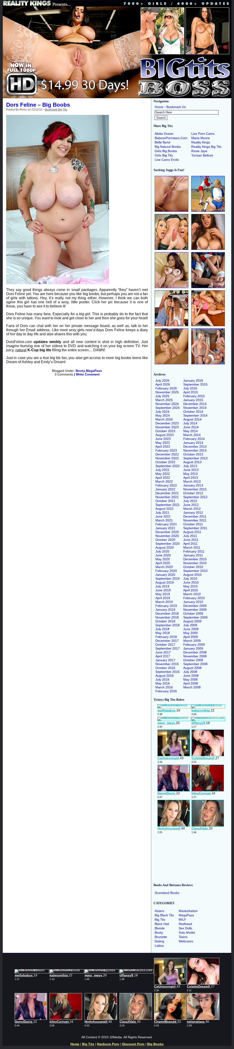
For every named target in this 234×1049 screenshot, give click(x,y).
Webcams (186, 941)
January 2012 (193, 512)
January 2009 (193, 648)
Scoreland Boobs (167, 893)
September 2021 (167, 505)
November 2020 (167, 536)
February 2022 (166, 485)
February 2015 (194, 396)
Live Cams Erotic (167, 159)
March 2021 (164, 520)
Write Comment (88, 374)
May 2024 (162, 415)
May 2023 (162, 442)
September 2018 (167, 625)
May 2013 (190, 474)
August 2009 (192, 621)
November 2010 (195, 563)
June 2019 (163, 590)
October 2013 (193, 454)
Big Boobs (155, 1044)
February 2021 (166, 524)
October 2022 (165, 462)
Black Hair (162, 924)
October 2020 (165, 540)
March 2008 (192, 687)
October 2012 (193, 493)
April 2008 (190, 683)
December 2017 (167, 640)
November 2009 (195, 609)
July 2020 (162, 551)
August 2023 (164, 435)
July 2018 (162, 629)
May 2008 (190, 679)
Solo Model (187, 932)
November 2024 (167, 404)
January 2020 (165, 574)
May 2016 (162, 683)
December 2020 (167, 532)
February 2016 (166, 691)
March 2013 (192, 481)
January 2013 (193, 485)
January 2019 (165, 609)
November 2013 (195, 450)
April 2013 (190, 477)
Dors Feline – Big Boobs (38, 105)
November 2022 (167, 458)
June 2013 (191, 470)
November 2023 (167, 427)
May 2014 (190, 431)
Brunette (161, 937)
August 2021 (164, 508)
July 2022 (162, 470)
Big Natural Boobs (168, 146)
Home (159, 107)
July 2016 (162, 679)
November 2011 (194, 520)
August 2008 (192, 668)
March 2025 (164, 400)
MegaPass (94, 371)
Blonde (160, 928)
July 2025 (162, 396)
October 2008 (193, 660)
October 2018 (165, 621)
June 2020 (163, 555)
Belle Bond (162, 142)
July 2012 (190, 501)
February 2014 (194, 439)
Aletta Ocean (164, 133)
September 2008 (195, 664)
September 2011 (195, 528)
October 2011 (193, 524)
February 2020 (166, 571)
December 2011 (194, 516)
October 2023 (165, 431)
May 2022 (162, 474)
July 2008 (190, 672)
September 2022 (167, 466)
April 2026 (162, 384)
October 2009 (193, 613)
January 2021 (165, 528)
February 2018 (166, 637)
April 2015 (190, 392)
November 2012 (195, 489)
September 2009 (195, 617)
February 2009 (194, 644)
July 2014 (190, 423)
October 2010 (193, 567)
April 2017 (162, 656)
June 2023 (163, 439)
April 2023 (162, 446)
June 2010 (191, 582)
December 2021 (167, 493)
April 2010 (190, 590)
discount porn (133, 1044)
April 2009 (190, 637)
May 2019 (162, 594)
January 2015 (193, 400)
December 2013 (195, 446)
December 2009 (195, 606)
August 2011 (192, 532)
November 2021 (167, 497)
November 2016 (167, 664)
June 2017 (163, 652)
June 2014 (191, 427)
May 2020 (162, 559)
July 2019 (162, 586)
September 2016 (167, 672)
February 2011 (194, 551)
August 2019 (164, 582)
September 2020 (167, 543)
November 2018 (167, 617)
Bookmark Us (176, 107)
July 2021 (162, 512)
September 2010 (195, 571)
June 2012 (191, 505)
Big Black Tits (164, 915)
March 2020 (164, 567)
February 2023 (166, 450)
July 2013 (190, 466)
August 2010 (192, 574)
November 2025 (167, 392)
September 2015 (195, 384)
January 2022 (165, 489)
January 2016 (193, 380)
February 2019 (166, 606)
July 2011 (190, 536)
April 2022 (162, 477)
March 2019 (164, 602)
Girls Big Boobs (166, 151)
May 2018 (162, 633)
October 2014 (193, 411)
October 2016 (165, 668)
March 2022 (164, 481)
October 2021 (165, 501)
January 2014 (193, 442)
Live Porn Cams (202, 133)
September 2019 (167, 578)
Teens (183, 937)
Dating (159, 941)
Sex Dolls (185, 928)
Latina (159, 945)
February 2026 (166, 388)
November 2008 (195, 656)
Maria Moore (200, 138)
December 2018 (167, 613)
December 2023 (167, 423)
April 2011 (190, 543)
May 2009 (190, 633)
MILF (182, 919)
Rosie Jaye (199, 151)
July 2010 (190, 578)
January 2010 (193, 602)
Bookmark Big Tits (56, 109)
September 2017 (167, 648)
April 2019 (162, 598)
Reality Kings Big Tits (206, 146)
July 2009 (190, 625)
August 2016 (164, 675)
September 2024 (167, 408)
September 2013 (195, 458)
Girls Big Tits (164, 155)
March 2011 (191, 547)
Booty (80, 371)
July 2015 (190, 388)
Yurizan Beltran (202, 155)
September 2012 (195, 497)
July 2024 (162, 411)
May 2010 (190, 586)
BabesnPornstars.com (171, 138)
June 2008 (191, 675)
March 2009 (192, 640)
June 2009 (191, 629)
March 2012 (192, 508)
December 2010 (195, 559)
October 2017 (165, 644)
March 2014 (192, 435)
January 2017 (165, 660)
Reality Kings (200, 142)
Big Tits (160, 919)
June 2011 (190, 540)
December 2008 (195, 652)
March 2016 (164, 687)
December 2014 (195, 404)
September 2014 (195, 415)
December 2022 (167, 454)
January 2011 (193, 555)
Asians (159, 911)
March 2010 (192, 594)
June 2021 (163, 516)
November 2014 (195, 408)
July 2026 (162, 380)
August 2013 (192, 462)
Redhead (185, 924)
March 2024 (164, 419)
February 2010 (194, 598)
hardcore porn (108, 1044)
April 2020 (162, 563)
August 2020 (164, 547)
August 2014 (192, 419)
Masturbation (188, 911)
